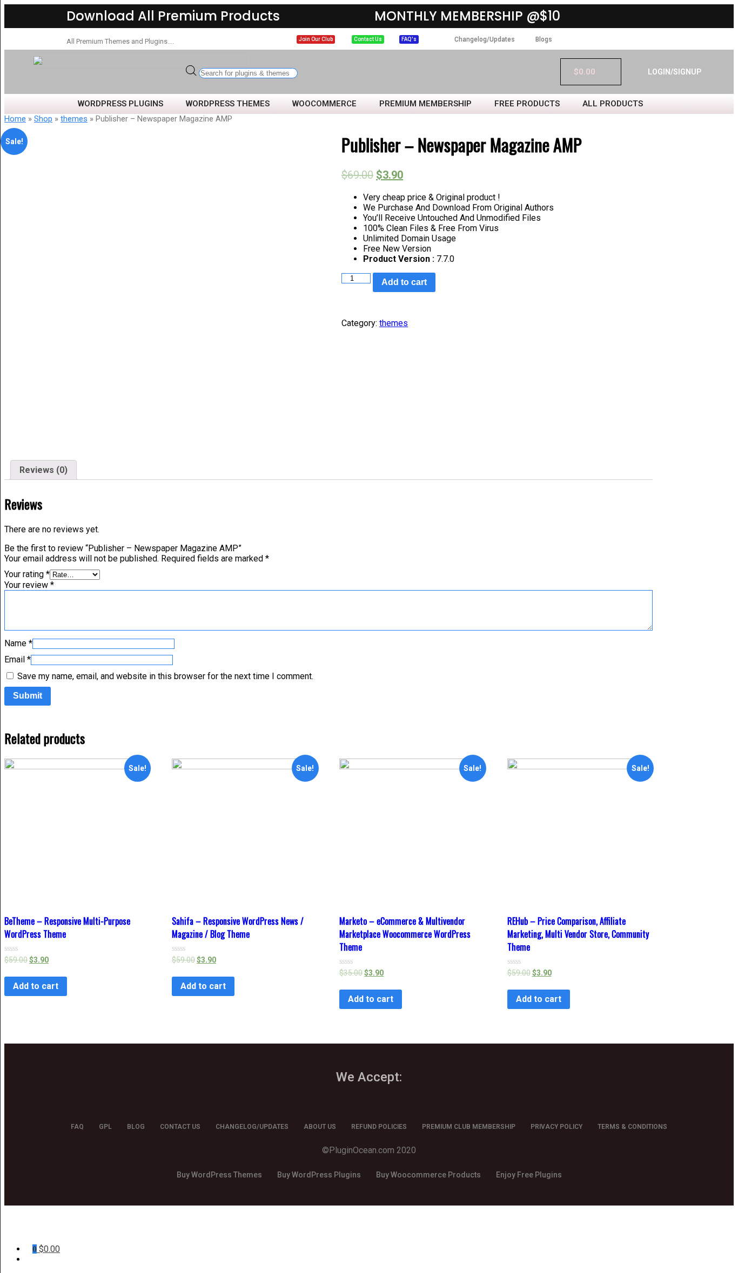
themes (74, 119)
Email (17, 659)
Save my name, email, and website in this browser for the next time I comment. (165, 676)
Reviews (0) (43, 470)
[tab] (43, 470)
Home (15, 119)
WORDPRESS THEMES (228, 104)
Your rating (27, 574)
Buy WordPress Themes (219, 1175)
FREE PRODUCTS (527, 104)
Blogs (543, 39)
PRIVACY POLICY (556, 1126)
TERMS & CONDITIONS (632, 1126)
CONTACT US (180, 1126)
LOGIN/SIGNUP (674, 71)
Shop (43, 119)
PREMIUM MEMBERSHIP (425, 104)
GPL (105, 1126)
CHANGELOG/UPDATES (252, 1126)
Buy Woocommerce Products (428, 1175)
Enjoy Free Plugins (529, 1175)
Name (18, 643)
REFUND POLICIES (379, 1126)
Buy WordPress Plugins (319, 1175)
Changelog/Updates (484, 39)
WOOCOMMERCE (324, 104)
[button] (316, 39)
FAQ (77, 1126)
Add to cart (404, 282)
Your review (29, 585)
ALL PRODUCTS (612, 104)
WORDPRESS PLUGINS (120, 104)
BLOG (136, 1126)
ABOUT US (320, 1126)
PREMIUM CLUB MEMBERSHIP (468, 1126)
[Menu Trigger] (56, 1228)
